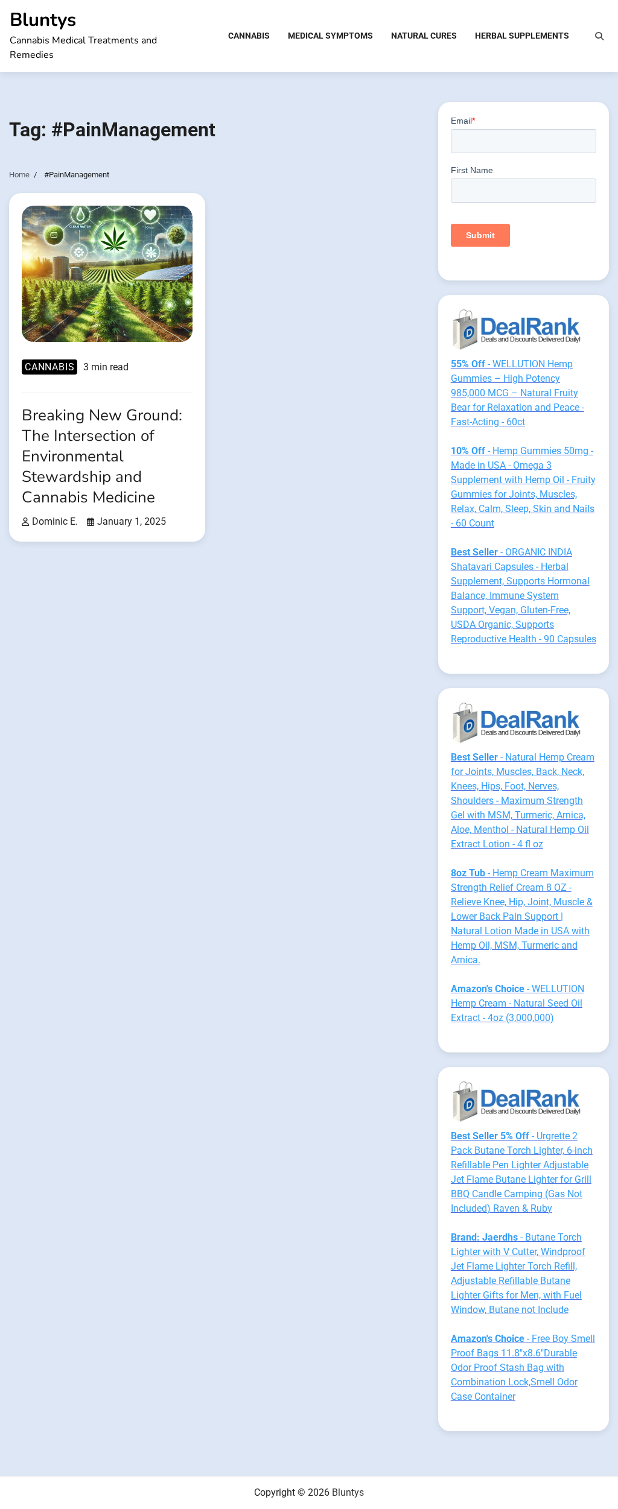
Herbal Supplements (522, 35)
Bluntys (43, 20)
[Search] (599, 36)
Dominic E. (55, 521)
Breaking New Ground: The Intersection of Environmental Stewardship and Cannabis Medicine (102, 456)
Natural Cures (424, 35)
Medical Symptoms (330, 35)
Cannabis (249, 35)
